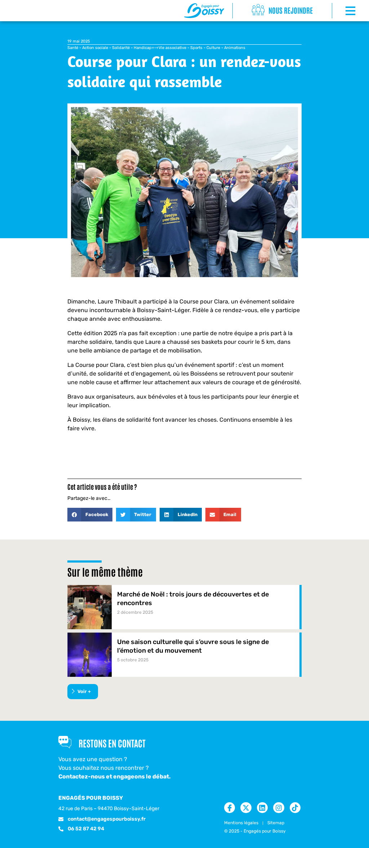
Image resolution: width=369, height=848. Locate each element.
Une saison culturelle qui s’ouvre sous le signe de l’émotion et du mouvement (193, 646)
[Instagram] (278, 807)
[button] (89, 514)
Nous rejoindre (290, 10)
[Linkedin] (262, 807)
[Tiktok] (295, 807)
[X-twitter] (245, 807)
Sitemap (275, 822)
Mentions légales (241, 822)
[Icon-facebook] (229, 807)
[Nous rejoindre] (258, 10)
